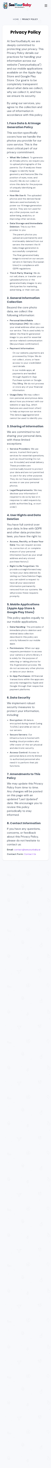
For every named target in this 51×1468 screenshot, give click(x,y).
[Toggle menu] (46, 5)
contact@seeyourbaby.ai (27, 849)
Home (16, 19)
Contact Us (30, 854)
